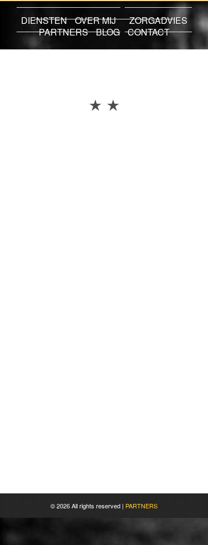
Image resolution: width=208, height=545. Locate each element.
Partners (63, 32)
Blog (108, 32)
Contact (149, 32)
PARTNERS (141, 505)
